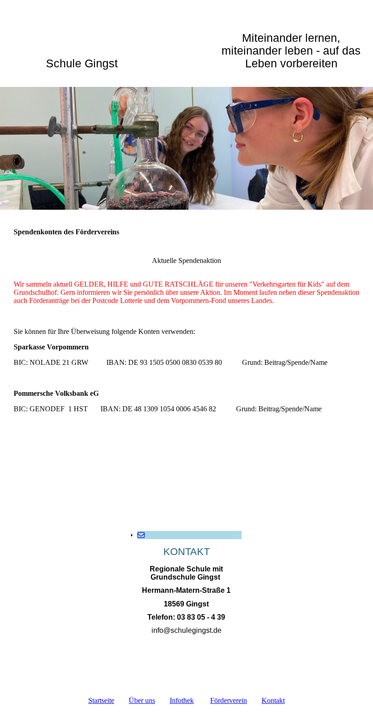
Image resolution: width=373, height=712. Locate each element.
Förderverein (228, 700)
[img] (186, 148)
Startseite (101, 700)
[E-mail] (141, 535)
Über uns (142, 700)
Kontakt (273, 700)
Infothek (182, 700)
